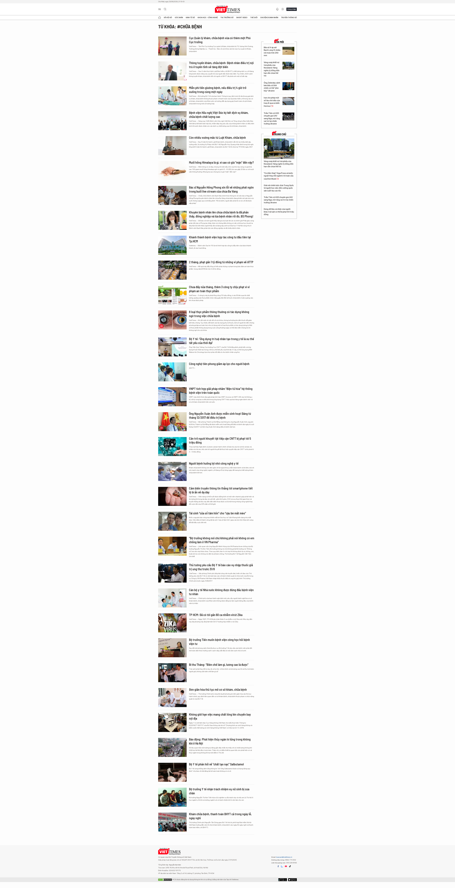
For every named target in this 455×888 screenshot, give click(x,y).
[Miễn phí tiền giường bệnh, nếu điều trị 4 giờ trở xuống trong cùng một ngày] (172, 95)
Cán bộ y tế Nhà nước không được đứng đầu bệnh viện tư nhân (221, 592)
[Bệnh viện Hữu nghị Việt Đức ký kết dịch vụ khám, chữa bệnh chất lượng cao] (172, 120)
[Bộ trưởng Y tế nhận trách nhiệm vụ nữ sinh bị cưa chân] (172, 797)
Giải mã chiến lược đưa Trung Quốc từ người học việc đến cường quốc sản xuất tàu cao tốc (279, 188)
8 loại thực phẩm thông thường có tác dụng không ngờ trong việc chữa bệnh (219, 314)
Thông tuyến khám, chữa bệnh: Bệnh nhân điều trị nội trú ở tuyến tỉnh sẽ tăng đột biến (221, 65)
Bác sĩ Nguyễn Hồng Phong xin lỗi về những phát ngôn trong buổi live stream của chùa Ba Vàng (221, 189)
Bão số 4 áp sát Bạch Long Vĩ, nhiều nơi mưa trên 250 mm (272, 51)
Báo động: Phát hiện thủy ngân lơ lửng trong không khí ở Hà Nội (220, 741)
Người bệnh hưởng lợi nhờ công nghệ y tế (214, 463)
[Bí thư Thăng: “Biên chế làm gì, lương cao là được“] (172, 672)
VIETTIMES (227, 9)
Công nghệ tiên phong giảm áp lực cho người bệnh (219, 364)
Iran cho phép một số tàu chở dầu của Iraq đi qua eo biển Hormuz (272, 102)
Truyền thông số (289, 17)
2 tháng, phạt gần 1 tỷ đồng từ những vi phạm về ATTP (221, 262)
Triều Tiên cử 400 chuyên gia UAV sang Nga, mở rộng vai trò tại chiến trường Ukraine (272, 118)
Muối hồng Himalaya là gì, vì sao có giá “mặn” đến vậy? (221, 162)
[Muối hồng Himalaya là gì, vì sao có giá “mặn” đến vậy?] (172, 170)
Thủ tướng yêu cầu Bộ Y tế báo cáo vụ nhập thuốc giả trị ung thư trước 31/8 (221, 567)
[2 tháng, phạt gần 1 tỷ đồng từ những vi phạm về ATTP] (172, 270)
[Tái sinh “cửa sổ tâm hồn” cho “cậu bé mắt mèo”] (172, 521)
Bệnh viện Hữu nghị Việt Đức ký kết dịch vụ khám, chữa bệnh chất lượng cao (218, 114)
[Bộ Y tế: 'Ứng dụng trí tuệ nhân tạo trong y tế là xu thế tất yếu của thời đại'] (172, 346)
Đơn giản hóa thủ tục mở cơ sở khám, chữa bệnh (218, 689)
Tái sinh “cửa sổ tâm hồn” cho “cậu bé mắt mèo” (217, 513)
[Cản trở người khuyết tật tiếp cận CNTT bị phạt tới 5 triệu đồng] (172, 446)
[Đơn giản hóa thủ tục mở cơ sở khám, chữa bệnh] (172, 697)
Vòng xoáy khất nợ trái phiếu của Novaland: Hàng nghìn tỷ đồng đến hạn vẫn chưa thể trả (271, 69)
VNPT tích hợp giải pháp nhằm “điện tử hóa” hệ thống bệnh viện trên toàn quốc (221, 390)
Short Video (241, 17)
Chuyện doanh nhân (269, 17)
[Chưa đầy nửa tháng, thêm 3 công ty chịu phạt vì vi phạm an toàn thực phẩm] (172, 295)
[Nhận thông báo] (277, 9)
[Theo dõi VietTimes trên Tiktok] (290, 866)
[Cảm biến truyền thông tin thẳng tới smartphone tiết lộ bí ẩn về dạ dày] (172, 496)
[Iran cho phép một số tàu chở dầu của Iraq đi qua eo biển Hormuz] (288, 101)
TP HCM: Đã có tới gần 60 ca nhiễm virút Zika (215, 615)
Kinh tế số (190, 17)
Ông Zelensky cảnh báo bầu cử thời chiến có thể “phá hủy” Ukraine (272, 87)
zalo (282, 866)
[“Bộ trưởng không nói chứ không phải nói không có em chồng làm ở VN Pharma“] (172, 546)
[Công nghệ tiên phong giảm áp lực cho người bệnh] (172, 371)
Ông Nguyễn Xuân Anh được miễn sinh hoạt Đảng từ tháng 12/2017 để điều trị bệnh (220, 415)
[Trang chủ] (159, 17)
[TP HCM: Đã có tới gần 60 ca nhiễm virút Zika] (172, 622)
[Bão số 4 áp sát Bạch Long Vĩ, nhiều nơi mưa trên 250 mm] (288, 51)
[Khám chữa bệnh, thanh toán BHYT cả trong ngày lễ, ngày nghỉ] (172, 822)
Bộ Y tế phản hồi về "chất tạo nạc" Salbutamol (216, 764)
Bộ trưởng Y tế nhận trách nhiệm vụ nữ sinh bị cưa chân (219, 791)
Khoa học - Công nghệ (208, 17)
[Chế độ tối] (282, 9)
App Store (282, 879)
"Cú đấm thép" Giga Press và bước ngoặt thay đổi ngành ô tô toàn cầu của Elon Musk (278, 176)
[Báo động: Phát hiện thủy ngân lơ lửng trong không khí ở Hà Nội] (172, 747)
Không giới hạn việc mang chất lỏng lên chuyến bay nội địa (220, 716)
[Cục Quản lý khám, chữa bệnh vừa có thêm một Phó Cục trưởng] (172, 46)
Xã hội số (168, 17)
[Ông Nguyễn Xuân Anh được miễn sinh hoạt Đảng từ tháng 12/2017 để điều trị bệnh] (172, 421)
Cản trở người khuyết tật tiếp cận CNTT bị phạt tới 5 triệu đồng (220, 440)
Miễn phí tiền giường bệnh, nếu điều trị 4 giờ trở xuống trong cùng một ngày (217, 90)
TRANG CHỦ (279, 134)
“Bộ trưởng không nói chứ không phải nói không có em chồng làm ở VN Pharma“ (221, 540)
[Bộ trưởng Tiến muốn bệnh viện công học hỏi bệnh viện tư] (172, 647)
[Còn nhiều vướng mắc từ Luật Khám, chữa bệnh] (172, 145)
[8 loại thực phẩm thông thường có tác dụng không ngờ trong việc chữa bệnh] (172, 319)
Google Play (292, 879)
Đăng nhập (291, 9)
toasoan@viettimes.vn (284, 857)
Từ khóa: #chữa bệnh (180, 26)
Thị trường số (227, 17)
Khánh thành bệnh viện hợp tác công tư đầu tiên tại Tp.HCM (220, 239)
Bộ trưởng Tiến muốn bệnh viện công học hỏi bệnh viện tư (219, 642)
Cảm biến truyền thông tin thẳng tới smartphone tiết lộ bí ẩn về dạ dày (221, 490)
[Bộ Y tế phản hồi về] (172, 772)
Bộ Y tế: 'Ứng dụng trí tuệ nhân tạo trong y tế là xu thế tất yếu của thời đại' (221, 341)
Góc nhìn (179, 17)
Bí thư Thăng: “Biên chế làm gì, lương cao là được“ (218, 664)
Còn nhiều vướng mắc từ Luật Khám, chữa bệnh (217, 137)
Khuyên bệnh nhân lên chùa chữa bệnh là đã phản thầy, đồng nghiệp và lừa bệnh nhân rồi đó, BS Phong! (221, 214)
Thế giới (253, 17)
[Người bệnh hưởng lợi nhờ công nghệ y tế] (172, 471)
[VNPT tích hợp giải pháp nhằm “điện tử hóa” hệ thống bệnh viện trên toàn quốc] (172, 396)
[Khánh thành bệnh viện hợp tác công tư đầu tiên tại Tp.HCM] (172, 245)
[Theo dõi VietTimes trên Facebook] (278, 866)
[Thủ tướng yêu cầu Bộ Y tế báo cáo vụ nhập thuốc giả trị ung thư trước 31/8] (172, 573)
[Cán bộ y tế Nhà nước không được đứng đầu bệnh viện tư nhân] (172, 597)
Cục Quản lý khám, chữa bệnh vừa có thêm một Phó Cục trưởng (220, 40)
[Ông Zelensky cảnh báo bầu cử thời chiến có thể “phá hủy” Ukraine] (288, 86)
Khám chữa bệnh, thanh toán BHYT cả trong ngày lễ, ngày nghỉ (220, 816)
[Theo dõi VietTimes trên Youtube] (286, 866)
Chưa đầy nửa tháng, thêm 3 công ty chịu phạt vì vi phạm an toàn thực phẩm (219, 289)
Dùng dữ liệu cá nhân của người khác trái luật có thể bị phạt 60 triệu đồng (279, 212)
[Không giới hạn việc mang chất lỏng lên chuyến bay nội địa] (172, 722)
